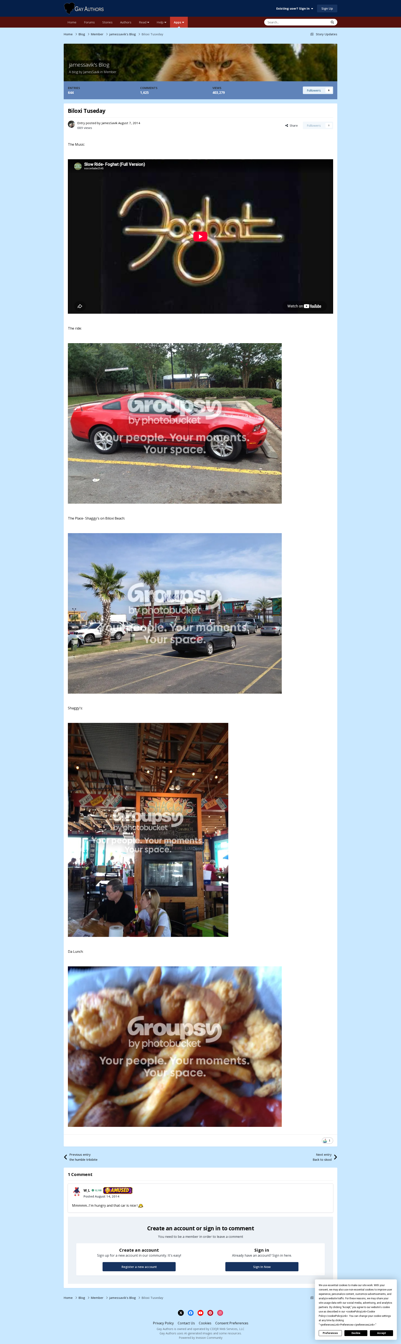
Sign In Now (262, 1267)
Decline (356, 1333)
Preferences (330, 1333)
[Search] (332, 22)
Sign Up (327, 8)
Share (293, 125)
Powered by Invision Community (200, 1338)
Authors (125, 22)
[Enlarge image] (140, 1205)
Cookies (205, 1323)
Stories (107, 22)
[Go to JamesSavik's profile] (71, 124)
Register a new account (139, 1267)
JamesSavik (91, 72)
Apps (178, 22)
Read (143, 22)
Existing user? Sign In (293, 8)
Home (71, 22)
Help (160, 22)
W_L (87, 1190)
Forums (89, 22)
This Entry (316, 22)
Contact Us (186, 1323)
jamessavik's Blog (89, 64)
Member (110, 72)
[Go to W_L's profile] (76, 1191)
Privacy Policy (163, 1323)
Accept (381, 1333)
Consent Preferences (231, 1323)
